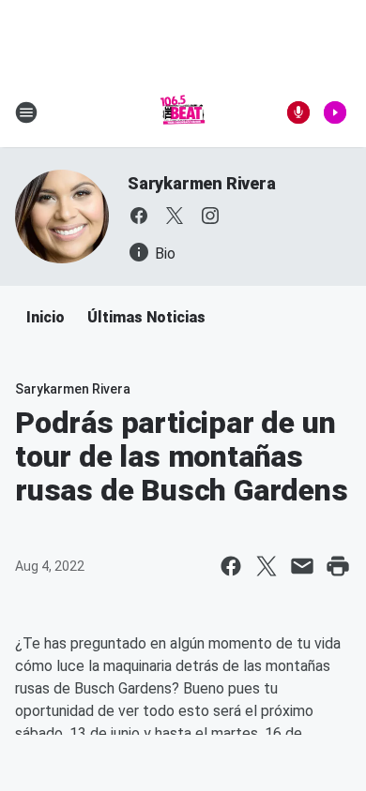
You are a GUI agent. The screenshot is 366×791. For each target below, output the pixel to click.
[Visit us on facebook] (139, 215)
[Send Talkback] (298, 112)
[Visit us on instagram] (210, 215)
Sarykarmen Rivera (202, 183)
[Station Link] (183, 112)
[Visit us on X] (174, 215)
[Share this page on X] (266, 566)
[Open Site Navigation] (26, 112)
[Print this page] (338, 566)
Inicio (45, 317)
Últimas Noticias (146, 317)
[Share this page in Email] (302, 566)
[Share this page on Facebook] (231, 566)
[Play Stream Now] (335, 112)
